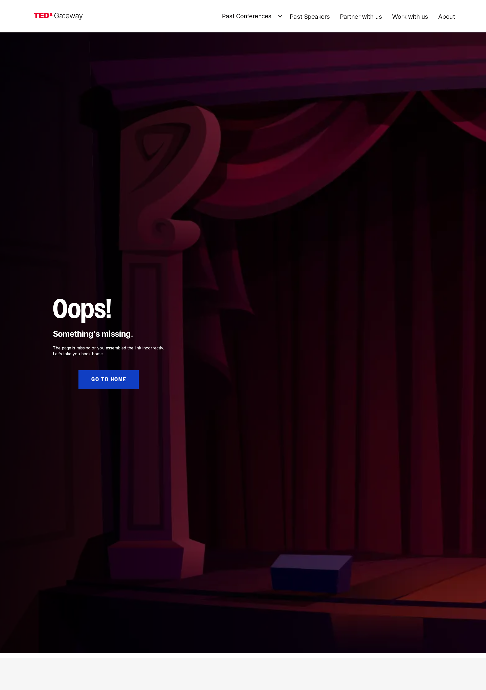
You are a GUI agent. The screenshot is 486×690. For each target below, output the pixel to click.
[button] (253, 16)
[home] (58, 16)
